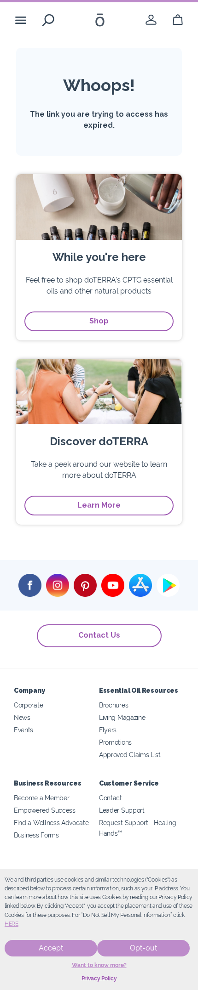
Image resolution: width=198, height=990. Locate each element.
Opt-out (143, 948)
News (22, 717)
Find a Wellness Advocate (51, 822)
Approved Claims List (130, 754)
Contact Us (99, 635)
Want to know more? (99, 965)
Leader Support (122, 810)
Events (23, 730)
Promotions (115, 742)
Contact (110, 798)
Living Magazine (122, 717)
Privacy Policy (99, 978)
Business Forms (36, 835)
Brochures (113, 705)
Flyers (107, 730)
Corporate (28, 705)
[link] (151, 20)
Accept (51, 948)
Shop (99, 321)
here (11, 924)
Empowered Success (45, 810)
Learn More (99, 505)
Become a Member (41, 798)
